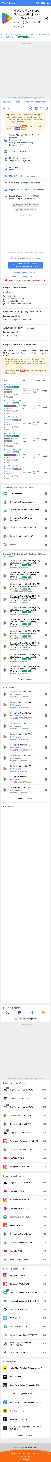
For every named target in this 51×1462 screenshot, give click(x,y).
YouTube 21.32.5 (17, 1158)
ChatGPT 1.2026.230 (18, 1309)
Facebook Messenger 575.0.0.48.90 (24, 1301)
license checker (16, 493)
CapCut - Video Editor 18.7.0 (21, 1132)
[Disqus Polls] (25, 841)
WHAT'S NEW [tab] (28, 102)
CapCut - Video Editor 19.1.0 (21, 1098)
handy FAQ (19, 353)
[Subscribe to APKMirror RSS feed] (43, 1013)
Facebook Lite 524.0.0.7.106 (21, 1352)
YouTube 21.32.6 (17, 1251)
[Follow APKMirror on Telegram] (31, 1013)
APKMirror (10, 3)
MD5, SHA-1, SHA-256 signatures (22, 176)
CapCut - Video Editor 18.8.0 (21, 1090)
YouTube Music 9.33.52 (19, 1208)
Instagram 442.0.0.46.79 (19, 1200)
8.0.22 (17, 316)
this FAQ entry (33, 364)
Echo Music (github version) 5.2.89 (24, 1141)
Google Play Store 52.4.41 (20, 1115)
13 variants (16, 694)
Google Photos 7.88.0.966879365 (23, 1335)
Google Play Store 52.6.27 (20, 745)
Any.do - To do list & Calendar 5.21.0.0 (25, 1402)
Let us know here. (31, 1448)
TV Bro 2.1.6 (15, 1318)
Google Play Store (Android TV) (23, 527)
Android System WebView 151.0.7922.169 (20, 1344)
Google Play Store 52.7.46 (20, 723)
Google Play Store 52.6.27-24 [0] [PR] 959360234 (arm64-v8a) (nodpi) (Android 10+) (25, 645)
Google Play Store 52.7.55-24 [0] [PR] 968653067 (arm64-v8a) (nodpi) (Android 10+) (25, 598)
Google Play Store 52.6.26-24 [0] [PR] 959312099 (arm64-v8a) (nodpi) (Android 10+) (25, 657)
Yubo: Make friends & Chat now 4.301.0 (26, 1368)
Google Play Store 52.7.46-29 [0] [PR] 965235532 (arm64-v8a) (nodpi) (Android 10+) (25, 610)
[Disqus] (25, 905)
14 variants (16, 716)
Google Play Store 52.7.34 (20, 734)
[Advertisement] (25, 70)
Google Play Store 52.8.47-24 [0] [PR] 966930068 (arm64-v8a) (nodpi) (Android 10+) (25, 586)
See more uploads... (25, 679)
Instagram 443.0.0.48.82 (19, 1284)
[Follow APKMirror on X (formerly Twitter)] (7, 1013)
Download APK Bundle (27, 265)
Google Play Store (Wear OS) (22, 536)
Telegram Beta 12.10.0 (19, 1327)
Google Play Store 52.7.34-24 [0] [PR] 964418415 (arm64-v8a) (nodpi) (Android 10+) (25, 633)
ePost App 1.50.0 (17, 1411)
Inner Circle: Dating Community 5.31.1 (25, 1385)
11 (32, 183)
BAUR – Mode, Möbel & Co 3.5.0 (23, 1394)
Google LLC (22, 26)
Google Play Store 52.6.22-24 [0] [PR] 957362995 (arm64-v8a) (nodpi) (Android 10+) (25, 668)
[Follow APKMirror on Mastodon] (19, 1013)
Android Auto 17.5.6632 (19, 1259)
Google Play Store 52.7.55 (20, 713)
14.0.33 (18, 332)
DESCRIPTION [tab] (41, 102)
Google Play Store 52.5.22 (20, 777)
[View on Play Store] (36, 108)
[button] (30, 108)
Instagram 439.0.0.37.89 (19, 1167)
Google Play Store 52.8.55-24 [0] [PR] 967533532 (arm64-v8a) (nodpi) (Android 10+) (25, 563)
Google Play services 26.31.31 (22, 1242)
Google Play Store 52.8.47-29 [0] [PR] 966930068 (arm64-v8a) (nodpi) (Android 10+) (25, 574)
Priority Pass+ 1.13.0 (18, 1419)
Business (7, 108)
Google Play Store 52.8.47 (20, 702)
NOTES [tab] (17, 102)
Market (13, 545)
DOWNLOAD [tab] (7, 102)
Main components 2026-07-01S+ (23, 1292)
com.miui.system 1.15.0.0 (20, 1217)
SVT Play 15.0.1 (16, 1377)
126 (21, 183)
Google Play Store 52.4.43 (20, 787)
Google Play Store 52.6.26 (20, 755)
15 (20, 140)
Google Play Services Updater (22, 502)
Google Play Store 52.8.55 (20, 692)
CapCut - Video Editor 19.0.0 (21, 1107)
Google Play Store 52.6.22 (20, 766)
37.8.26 (34, 35)
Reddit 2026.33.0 (16, 1225)
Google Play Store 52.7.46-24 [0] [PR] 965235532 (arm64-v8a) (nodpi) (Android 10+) (25, 621)
